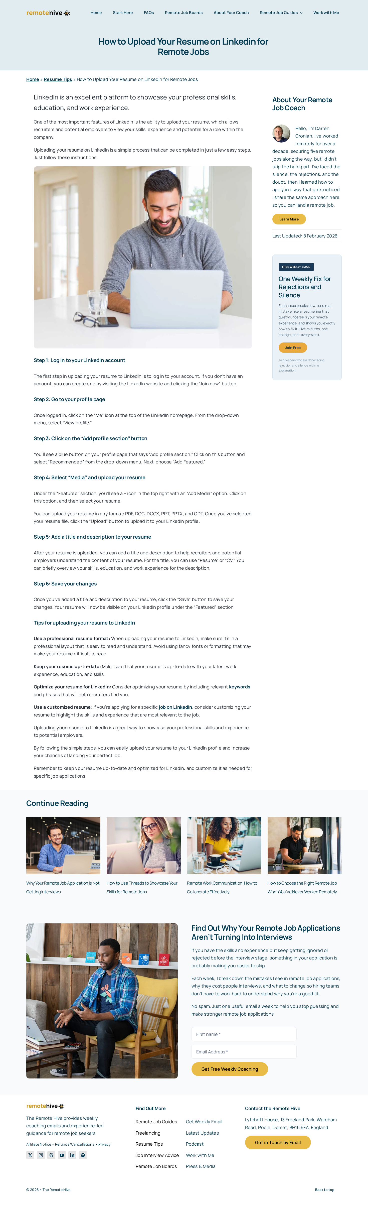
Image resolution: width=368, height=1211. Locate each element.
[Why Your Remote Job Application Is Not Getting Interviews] (63, 820)
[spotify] (83, 1155)
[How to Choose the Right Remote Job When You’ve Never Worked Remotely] (305, 820)
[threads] (51, 1155)
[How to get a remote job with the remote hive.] (102, 926)
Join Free (293, 347)
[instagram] (41, 1155)
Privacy (104, 1144)
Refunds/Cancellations (75, 1144)
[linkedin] (72, 1155)
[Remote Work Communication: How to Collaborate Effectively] (224, 820)
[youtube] (62, 1155)
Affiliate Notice (38, 1144)
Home (32, 79)
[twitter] (30, 1155)
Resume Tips (58, 79)
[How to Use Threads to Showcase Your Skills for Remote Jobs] (144, 820)
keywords (239, 687)
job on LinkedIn (175, 707)
